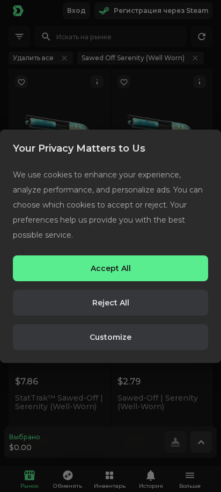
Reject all (110, 303)
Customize (110, 337)
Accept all (111, 268)
